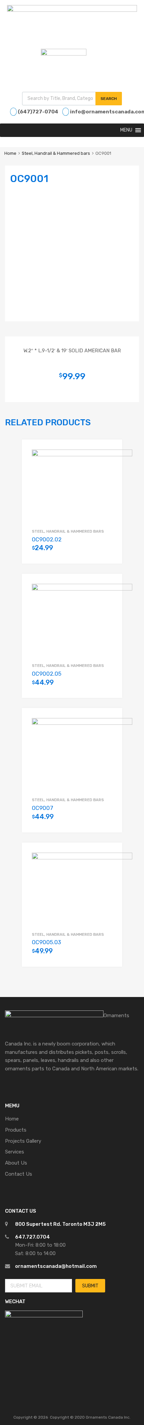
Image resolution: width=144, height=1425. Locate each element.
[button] (126, 130)
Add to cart (109, 551)
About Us (16, 1163)
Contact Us (18, 1174)
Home (10, 153)
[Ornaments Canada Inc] (72, 10)
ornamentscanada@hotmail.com (56, 1266)
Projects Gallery (23, 1141)
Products (15, 1130)
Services (14, 1152)
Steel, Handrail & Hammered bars (56, 153)
